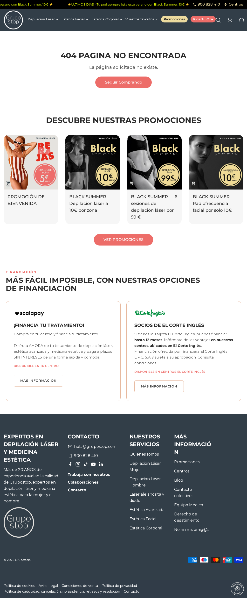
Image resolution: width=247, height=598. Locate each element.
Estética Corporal (146, 528)
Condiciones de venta (80, 586)
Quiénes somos (144, 454)
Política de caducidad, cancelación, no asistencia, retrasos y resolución (62, 591)
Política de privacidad (119, 586)
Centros (236, 4)
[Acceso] (230, 20)
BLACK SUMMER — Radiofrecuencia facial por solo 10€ (214, 203)
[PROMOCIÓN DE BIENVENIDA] (31, 162)
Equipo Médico (188, 505)
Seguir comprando (123, 82)
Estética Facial (143, 519)
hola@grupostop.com (95, 446)
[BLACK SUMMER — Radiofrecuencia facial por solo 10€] (216, 162)
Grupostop (22, 560)
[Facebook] (70, 465)
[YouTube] (93, 465)
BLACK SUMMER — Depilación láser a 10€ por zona (90, 203)
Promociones (186, 462)
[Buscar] (218, 20)
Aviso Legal (48, 586)
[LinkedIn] (101, 465)
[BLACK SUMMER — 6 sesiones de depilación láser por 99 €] (154, 162)
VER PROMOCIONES (123, 239)
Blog (178, 480)
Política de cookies (19, 586)
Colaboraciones (83, 482)
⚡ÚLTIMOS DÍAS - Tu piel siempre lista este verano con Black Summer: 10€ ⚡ (126, 4)
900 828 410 (209, 4)
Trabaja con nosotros (89, 474)
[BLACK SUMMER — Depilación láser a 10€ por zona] (92, 162)
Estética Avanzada (147, 509)
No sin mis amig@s (191, 529)
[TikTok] (85, 465)
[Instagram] (77, 465)
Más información (38, 380)
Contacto (77, 490)
